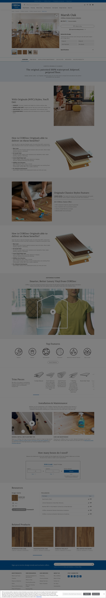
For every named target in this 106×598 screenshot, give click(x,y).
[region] (53, 594)
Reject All (87, 593)
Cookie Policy (39, 596)
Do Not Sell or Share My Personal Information (72, 593)
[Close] (104, 594)
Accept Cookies (96, 593)
